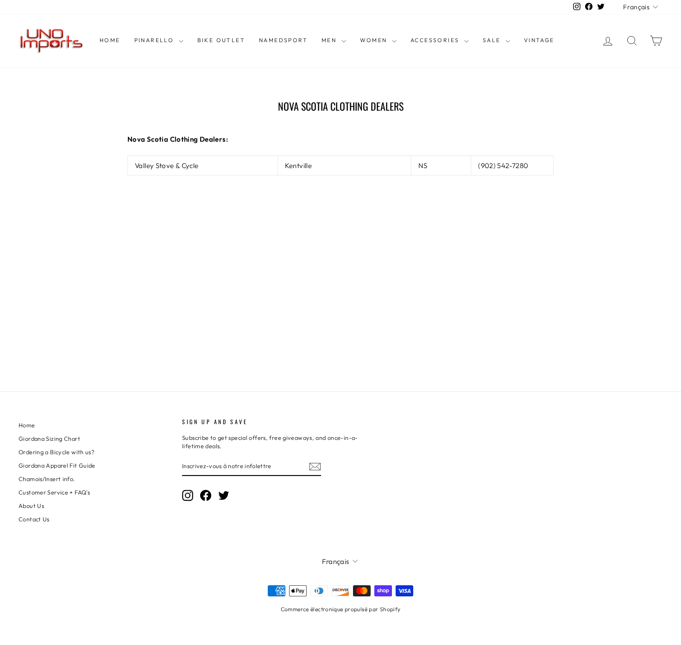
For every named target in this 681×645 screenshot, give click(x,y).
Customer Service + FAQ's (54, 492)
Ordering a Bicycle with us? (56, 452)
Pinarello (155, 40)
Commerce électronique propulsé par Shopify (341, 609)
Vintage (539, 40)
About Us (31, 505)
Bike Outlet (221, 40)
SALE (493, 40)
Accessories (436, 40)
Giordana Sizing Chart (49, 438)
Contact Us (34, 519)
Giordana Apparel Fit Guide (57, 465)
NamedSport (283, 40)
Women (375, 40)
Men (330, 40)
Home (110, 40)
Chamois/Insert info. (47, 478)
